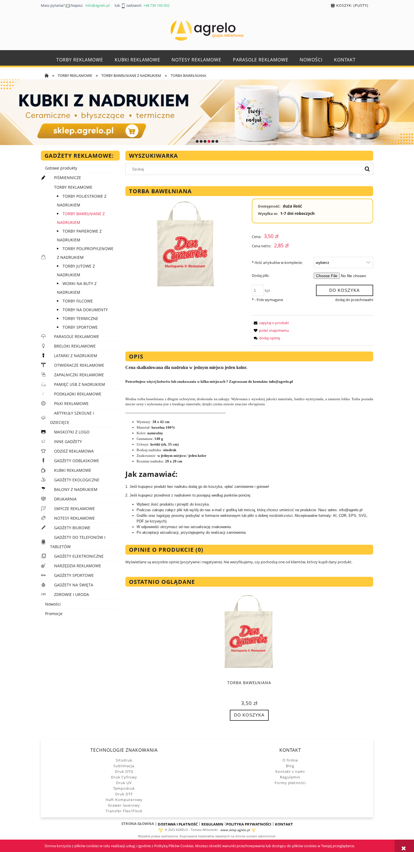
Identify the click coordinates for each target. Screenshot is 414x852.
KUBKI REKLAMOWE (72, 470)
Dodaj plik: (260, 275)
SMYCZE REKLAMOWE (74, 508)
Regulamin (290, 777)
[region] (207, 112)
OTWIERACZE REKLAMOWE (79, 365)
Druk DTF (124, 794)
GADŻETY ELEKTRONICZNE (79, 556)
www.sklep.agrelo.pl (235, 830)
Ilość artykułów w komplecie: (277, 262)
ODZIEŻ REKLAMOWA (74, 451)
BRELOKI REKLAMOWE (75, 346)
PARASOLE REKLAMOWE (76, 336)
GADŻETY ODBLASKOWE (76, 460)
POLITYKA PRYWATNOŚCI (248, 824)
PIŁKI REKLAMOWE (71, 403)
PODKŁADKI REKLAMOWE (77, 394)
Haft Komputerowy (124, 799)
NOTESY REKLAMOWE (74, 518)
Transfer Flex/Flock (124, 810)
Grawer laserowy (124, 805)
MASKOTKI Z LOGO (72, 432)
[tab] (197, 141)
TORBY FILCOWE (78, 301)
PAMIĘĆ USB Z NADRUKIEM (79, 384)
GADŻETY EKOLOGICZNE (76, 479)
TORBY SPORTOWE (80, 327)
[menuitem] (80, 60)
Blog (290, 765)
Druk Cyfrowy (124, 777)
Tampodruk (124, 788)
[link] (207, 112)
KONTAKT (284, 824)
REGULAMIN (212, 824)
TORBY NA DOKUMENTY (85, 309)
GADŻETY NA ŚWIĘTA (73, 585)
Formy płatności (290, 782)
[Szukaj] (367, 169)
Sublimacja (123, 765)
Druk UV (124, 782)
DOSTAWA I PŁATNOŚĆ (178, 824)
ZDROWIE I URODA (71, 594)
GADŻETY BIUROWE (72, 527)
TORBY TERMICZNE (80, 318)
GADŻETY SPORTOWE (74, 575)
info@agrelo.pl (281, 381)
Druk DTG (124, 771)
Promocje (54, 613)
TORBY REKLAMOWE (73, 187)
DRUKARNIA (65, 499)
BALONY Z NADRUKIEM (75, 489)
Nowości (53, 604)
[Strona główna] (207, 30)
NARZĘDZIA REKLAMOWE (77, 565)
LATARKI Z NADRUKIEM (75, 355)
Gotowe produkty (61, 168)
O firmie (290, 760)
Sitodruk (124, 760)
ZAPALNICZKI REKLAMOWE (79, 374)
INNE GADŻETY (68, 441)
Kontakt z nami (290, 771)
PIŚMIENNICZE (67, 177)
